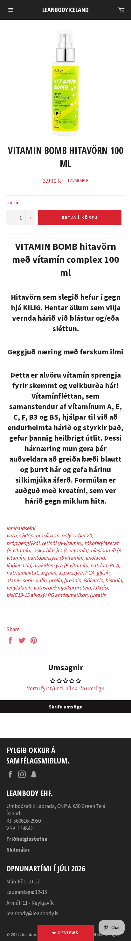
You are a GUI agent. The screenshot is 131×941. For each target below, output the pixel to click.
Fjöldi (12, 202)
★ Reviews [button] (65, 933)
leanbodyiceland (65, 9)
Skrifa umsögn (66, 706)
